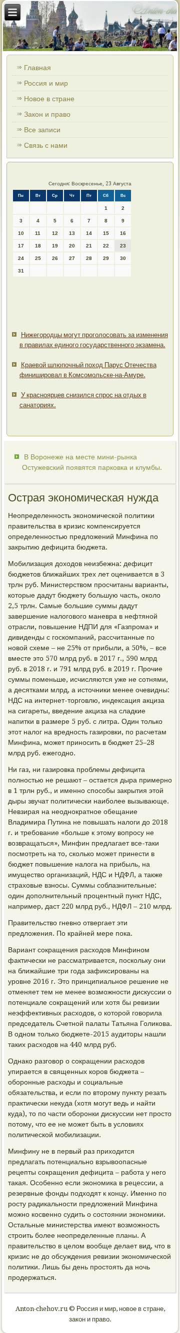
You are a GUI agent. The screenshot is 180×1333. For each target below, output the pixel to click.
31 (21, 271)
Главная (37, 68)
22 (106, 245)
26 (55, 258)
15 (106, 233)
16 (123, 233)
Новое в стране (49, 99)
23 (123, 245)
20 (72, 245)
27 (72, 258)
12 (55, 233)
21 (89, 245)
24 (21, 258)
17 (21, 245)
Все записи (42, 130)
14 (89, 233)
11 (37, 233)
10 (21, 233)
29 (106, 258)
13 (72, 233)
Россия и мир (46, 83)
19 (55, 245)
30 (123, 258)
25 (38, 258)
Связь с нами (46, 145)
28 (89, 258)
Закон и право (47, 114)
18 (38, 245)
